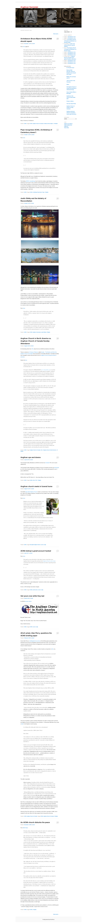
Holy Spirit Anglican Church (31, 491)
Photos (40, 26)
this (52, 649)
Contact (30, 26)
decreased (56, 467)
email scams (35, 589)
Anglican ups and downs (31, 457)
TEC (36, 480)
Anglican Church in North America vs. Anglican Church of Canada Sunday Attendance (36, 341)
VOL (33, 348)
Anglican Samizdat (29, 6)
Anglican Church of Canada (38, 123)
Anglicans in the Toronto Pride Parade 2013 (71, 97)
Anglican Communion (37, 332)
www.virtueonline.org (45, 369)
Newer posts (56, 33)
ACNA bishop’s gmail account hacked (36, 551)
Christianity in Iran (72, 36)
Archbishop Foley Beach (37, 192)
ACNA (25, 123)
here (24, 46)
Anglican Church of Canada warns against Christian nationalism (70, 58)
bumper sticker (28, 601)
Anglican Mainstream (68, 125)
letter (22, 724)
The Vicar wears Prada (71, 103)
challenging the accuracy (34, 641)
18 (57, 38)
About (26, 26)
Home (22, 26)
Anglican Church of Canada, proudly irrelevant (70, 107)
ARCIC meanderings (30, 181)
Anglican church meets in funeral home (36, 486)
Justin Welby (43, 332)
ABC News (25, 827)
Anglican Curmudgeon (68, 123)
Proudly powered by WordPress (48, 919)
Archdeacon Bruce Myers (48, 123)
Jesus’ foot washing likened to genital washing (69, 45)
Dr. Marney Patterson (33, 352)
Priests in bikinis (70, 101)
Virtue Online (66, 127)
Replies (56, 123)
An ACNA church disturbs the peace (35, 822)
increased (47, 462)
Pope (43, 192)
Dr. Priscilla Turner (47, 26)
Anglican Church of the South (49, 561)
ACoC (34, 480)
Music (36, 26)
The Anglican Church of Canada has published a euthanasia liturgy (70, 41)
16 (57, 338)
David (33, 43)
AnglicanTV (66, 126)
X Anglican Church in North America (49, 450)
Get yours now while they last (32, 596)
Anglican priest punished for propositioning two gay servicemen (71, 113)
